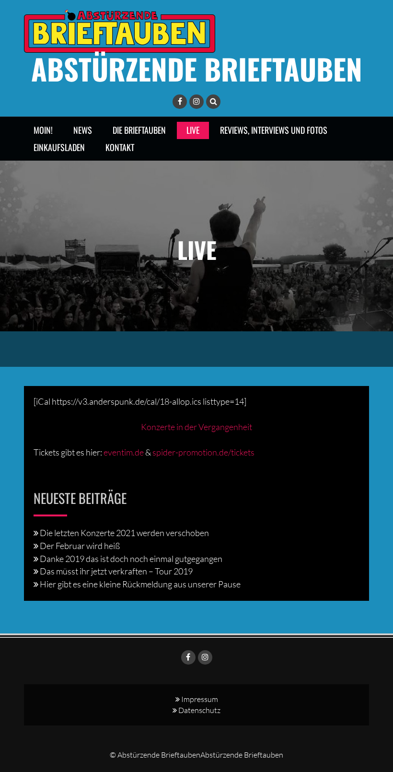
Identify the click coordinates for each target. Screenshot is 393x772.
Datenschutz (199, 710)
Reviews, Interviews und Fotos (273, 130)
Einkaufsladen (59, 147)
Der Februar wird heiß (80, 545)
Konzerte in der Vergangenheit (196, 426)
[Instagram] (196, 101)
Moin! (43, 130)
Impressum (199, 699)
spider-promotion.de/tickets (203, 452)
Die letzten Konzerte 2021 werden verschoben (124, 532)
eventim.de (124, 452)
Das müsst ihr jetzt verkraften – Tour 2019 (116, 571)
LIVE (192, 130)
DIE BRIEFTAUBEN (139, 130)
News (82, 130)
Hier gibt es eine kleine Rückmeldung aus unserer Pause (140, 584)
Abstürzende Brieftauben (196, 68)
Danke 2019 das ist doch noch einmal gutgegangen (131, 558)
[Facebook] (180, 101)
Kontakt (119, 147)
